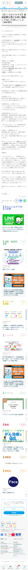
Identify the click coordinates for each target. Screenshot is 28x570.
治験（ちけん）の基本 (8, 269)
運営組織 (15, 542)
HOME (2, 10)
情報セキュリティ (17, 548)
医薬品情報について (18, 551)
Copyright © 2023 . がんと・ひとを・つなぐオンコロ (14, 561)
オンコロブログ (5, 10)
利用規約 (15, 546)
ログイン (14, 508)
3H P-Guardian (4, 551)
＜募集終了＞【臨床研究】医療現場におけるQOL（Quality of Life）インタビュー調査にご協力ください (13, 327)
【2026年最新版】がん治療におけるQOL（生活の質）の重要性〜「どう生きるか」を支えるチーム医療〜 (13, 449)
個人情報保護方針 (17, 544)
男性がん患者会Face (8, 492)
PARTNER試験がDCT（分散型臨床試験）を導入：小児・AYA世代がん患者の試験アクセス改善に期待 (13, 358)
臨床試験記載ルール (18, 549)
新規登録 (14, 512)
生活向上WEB (4, 546)
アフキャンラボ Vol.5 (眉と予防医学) (12, 414)
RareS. (2, 542)
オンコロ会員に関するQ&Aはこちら (14, 515)
